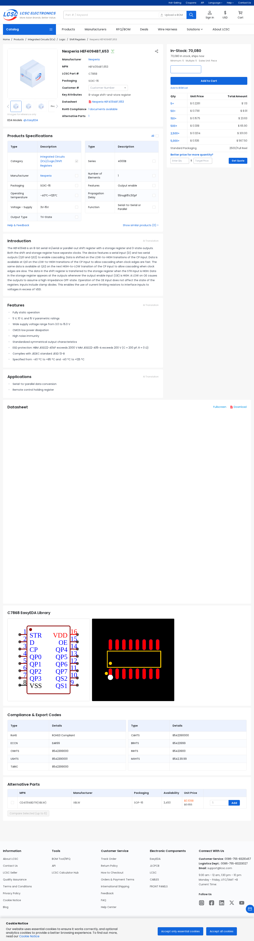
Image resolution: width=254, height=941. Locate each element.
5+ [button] (172, 103)
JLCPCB (154, 866)
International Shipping (115, 886)
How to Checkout (112, 872)
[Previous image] (8, 106)
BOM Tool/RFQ (61, 859)
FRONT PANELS (159, 886)
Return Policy (109, 866)
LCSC (153, 872)
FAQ (103, 900)
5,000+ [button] (175, 141)
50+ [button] (173, 111)
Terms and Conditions (17, 886)
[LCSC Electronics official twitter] (231, 903)
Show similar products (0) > (141, 225)
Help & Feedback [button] (18, 225)
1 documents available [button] (103, 109)
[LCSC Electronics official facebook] (211, 903)
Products (19, 39)
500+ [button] (174, 126)
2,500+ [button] (175, 133)
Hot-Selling (175, 2)
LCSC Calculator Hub (65, 872)
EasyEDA (155, 859)
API (202, 2)
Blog (5, 907)
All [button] (152, 136)
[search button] (191, 15)
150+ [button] (173, 118)
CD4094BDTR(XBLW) (33, 802)
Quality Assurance (15, 879)
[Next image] (56, 106)
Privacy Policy (11, 893)
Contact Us (244, 2)
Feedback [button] (107, 893)
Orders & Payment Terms (117, 879)
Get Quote (238, 160)
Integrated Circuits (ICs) (41, 39)
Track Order (108, 859)
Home (6, 39)
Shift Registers (78, 39)
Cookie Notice (12, 900)
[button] (210, 15)
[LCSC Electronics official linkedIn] (221, 903)
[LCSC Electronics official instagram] (201, 903)
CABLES (154, 879)
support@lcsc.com (220, 868)
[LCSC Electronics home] (29, 14)
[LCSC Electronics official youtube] (242, 903)
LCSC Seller (10, 872)
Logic (62, 39)
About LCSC (10, 859)
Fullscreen (219, 407)
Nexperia (94, 59)
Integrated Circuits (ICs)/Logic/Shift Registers (52, 161)
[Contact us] (250, 909)
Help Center (108, 907)
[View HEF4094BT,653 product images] (32, 74)
